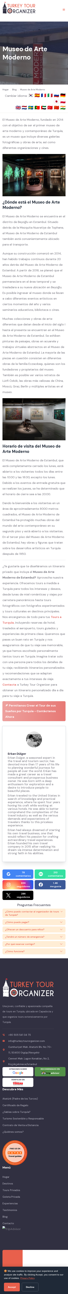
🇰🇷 (31, 95)
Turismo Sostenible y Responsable (23, 1118)
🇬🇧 (18, 107)
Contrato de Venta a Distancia (20, 1125)
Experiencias (10, 1203)
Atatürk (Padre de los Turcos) (20, 1098)
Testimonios (9, 1210)
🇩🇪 (63, 95)
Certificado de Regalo (15, 1105)
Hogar (5, 1177)
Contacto (8, 1223)
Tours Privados (11, 1190)
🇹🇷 (50, 107)
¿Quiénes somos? (13, 1132)
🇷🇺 (57, 95)
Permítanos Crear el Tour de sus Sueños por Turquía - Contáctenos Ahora (30, 711)
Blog (5, 1216)
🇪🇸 (37, 95)
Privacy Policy (27, 1278)
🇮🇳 (63, 107)
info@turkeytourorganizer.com (26, 1041)
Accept (12, 1287)
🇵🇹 (37, 107)
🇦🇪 (44, 107)
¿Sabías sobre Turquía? (16, 1112)
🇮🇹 (50, 95)
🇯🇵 (57, 101)
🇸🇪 (31, 107)
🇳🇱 (25, 107)
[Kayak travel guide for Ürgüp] (34, 1152)
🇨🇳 (57, 107)
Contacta (9, 685)
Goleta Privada (11, 1197)
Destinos (7, 1183)
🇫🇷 (44, 95)
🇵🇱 (63, 101)
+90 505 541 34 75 (19, 1035)
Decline (30, 1287)
